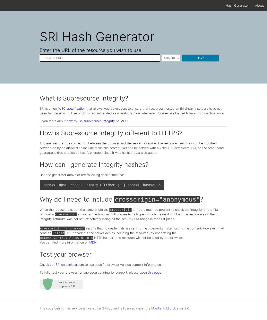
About (259, 5)
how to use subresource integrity (91, 121)
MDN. (93, 242)
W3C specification (71, 108)
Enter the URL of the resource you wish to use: (91, 50)
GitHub (107, 308)
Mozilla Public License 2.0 (170, 308)
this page (154, 272)
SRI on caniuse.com (70, 265)
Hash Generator (237, 5)
